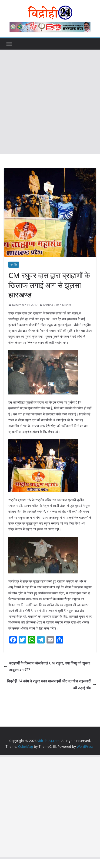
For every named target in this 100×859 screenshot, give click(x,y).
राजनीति (13, 264)
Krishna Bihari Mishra (57, 305)
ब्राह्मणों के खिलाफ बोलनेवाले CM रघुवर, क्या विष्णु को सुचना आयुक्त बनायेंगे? (49, 666)
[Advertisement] (50, 102)
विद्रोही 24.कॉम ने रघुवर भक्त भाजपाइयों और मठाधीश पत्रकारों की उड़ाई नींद (49, 684)
